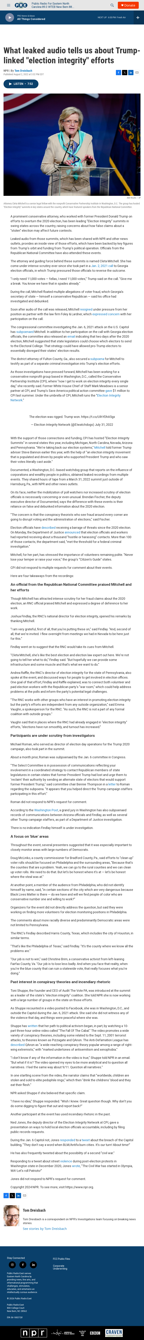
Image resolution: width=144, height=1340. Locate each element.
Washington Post (46, 810)
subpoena (97, 359)
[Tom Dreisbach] (11, 1215)
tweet (86, 1140)
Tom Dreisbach (23, 70)
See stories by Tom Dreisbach (45, 1229)
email (71, 336)
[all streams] (139, 17)
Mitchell (99, 447)
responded (67, 1140)
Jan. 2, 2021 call (102, 266)
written (33, 1026)
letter (112, 784)
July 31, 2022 (104, 424)
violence (66, 1161)
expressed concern (106, 314)
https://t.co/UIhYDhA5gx (98, 417)
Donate (129, 5)
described (48, 527)
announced (72, 532)
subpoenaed (25, 332)
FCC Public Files (61, 1259)
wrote (76, 1166)
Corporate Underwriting (60, 1267)
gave (108, 391)
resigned (86, 309)
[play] (9, 18)
